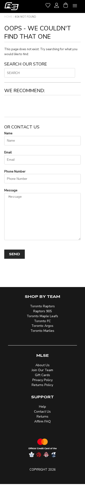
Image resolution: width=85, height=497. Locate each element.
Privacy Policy (42, 380)
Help (42, 406)
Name (8, 133)
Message (10, 190)
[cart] (66, 4)
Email (8, 152)
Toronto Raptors (42, 306)
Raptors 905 (42, 311)
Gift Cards (42, 375)
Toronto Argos (42, 326)
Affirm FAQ (42, 421)
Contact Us (42, 411)
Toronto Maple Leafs (42, 316)
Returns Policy (42, 385)
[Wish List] (48, 4)
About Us (42, 365)
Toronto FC (42, 321)
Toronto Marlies (42, 331)
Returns (42, 416)
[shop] (11, 6)
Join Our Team (42, 370)
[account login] (56, 4)
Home (8, 17)
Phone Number (15, 171)
